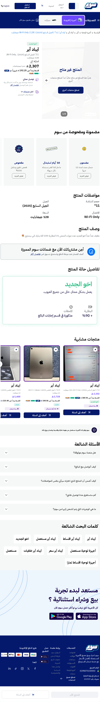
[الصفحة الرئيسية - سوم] (91, 6)
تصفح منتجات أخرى (70, 90)
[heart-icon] (95, 349)
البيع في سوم (61, 6)
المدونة (51, 6)
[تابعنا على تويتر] (28, 668)
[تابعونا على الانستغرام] (22, 668)
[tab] (73, 20)
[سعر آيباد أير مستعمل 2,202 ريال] (81, 363)
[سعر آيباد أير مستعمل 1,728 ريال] (42, 363)
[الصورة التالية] (46, 80)
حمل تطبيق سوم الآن (27, 20)
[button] (72, 6)
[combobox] (74, 6)
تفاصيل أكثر (14, 85)
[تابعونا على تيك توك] (16, 668)
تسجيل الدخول (27, 6)
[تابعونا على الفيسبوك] (35, 668)
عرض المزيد (84, 176)
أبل (31, 61)
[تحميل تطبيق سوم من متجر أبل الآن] (87, 616)
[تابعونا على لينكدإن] (9, 668)
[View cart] (42, 5)
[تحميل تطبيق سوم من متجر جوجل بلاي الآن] (63, 616)
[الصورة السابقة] (94, 80)
